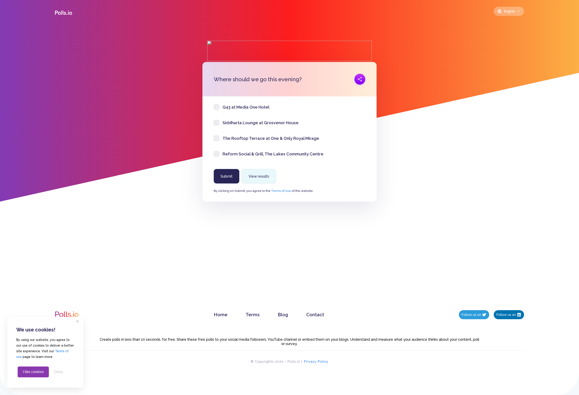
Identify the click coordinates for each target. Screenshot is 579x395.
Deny (58, 372)
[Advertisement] (289, 260)
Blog (283, 314)
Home (221, 314)
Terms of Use (281, 191)
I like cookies (33, 372)
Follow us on (471, 314)
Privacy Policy (316, 361)
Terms (253, 314)
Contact (315, 314)
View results (259, 176)
